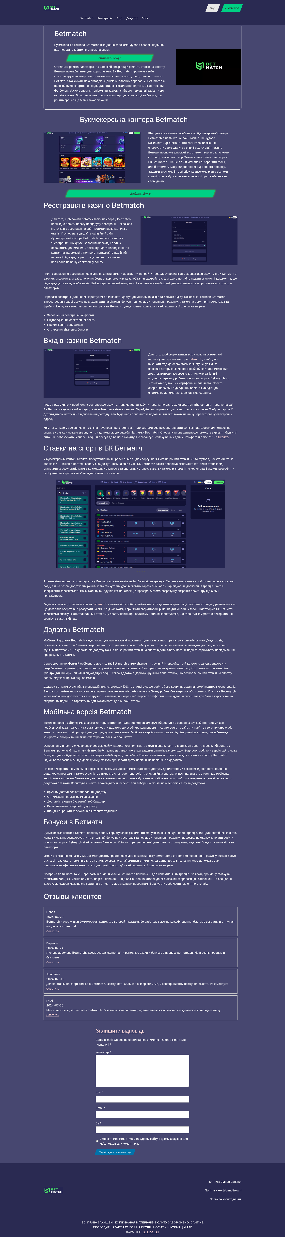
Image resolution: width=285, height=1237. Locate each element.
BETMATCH (151, 1232)
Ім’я (99, 1092)
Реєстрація (232, 8)
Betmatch (195, 359)
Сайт (99, 1123)
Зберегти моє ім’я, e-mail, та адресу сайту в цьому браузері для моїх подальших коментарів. (144, 1141)
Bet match (100, 604)
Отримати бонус (110, 58)
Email (100, 1108)
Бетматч (223, 437)
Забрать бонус (140, 193)
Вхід (212, 8)
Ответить (52, 931)
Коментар (103, 1052)
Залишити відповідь (120, 1030)
